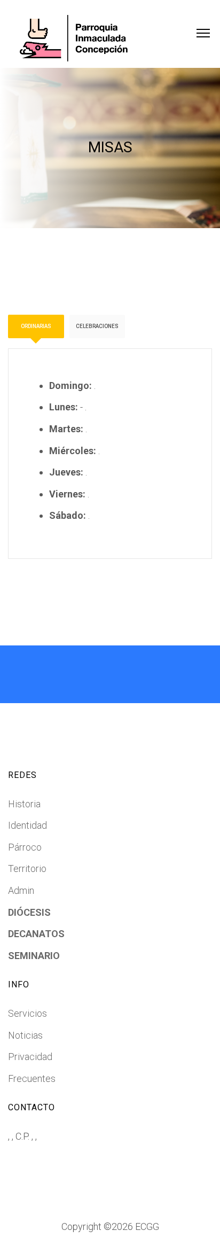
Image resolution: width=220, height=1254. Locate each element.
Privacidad (30, 1056)
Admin (21, 890)
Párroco (25, 847)
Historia (24, 803)
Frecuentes (32, 1078)
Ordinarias (36, 326)
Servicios (27, 1013)
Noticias (25, 1035)
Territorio (27, 868)
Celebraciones (97, 326)
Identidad (27, 825)
